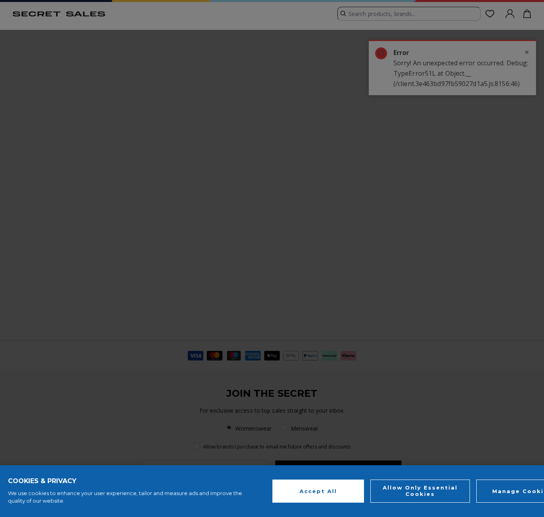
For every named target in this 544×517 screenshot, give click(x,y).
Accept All (318, 491)
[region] (272, 491)
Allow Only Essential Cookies (420, 490)
